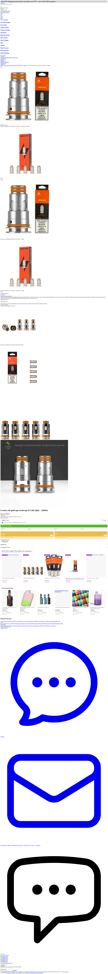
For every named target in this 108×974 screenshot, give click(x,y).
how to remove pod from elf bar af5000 (29, 621)
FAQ (6, 628)
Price (14, 623)
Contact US (2, 628)
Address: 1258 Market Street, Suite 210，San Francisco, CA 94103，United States (23, 845)
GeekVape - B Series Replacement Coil (29, 578)
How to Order (10, 623)
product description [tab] (4, 304)
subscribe (2, 965)
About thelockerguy (4, 625)
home (1, 65)
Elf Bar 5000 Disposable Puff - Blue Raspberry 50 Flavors (80, 608)
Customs (36, 623)
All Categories (53, 625)
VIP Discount (47, 625)
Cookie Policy (41, 625)
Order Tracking (41, 623)
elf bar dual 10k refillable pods (54, 621)
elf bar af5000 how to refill (42, 621)
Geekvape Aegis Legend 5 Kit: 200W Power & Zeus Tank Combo (9, 608)
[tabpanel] (54, 407)
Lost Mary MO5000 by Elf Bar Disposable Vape (62, 607)
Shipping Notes (3, 544)
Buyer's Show (13, 625)
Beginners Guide (20, 625)
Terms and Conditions (34, 625)
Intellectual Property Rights (57, 623)
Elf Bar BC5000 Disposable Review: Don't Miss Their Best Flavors (27, 608)
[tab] (54, 306)
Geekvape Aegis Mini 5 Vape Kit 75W (43, 607)
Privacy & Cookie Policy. (30, 971)
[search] (1, 6)
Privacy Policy (26, 625)
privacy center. (65, 971)
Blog (10, 625)
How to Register (3, 623)
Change (105, 520)
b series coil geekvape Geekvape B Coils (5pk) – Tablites (15, 65)
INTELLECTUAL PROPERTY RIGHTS (34, 972)
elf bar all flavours (4, 621)
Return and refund (48, 623)
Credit (26, 623)
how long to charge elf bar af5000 (14, 621)
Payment (29, 623)
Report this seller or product (5, 296)
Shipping (33, 623)
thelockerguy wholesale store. (12, 972)
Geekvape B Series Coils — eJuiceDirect (93, 578)
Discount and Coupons (19, 623)
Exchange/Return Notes (5, 547)
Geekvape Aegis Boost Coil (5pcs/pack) (8, 578)
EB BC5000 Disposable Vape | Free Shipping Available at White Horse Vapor (97, 608)
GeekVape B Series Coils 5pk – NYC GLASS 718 (52, 578)
